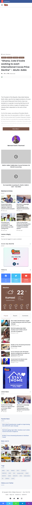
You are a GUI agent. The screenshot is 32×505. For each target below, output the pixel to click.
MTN (21, 475)
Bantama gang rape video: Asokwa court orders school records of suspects (19, 329)
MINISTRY (15, 475)
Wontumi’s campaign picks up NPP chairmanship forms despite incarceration (23, 207)
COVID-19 (24, 494)
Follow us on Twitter (7, 483)
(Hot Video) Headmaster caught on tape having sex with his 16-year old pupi (21, 322)
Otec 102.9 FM (26, 492)
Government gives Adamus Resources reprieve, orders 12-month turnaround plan (8, 207)
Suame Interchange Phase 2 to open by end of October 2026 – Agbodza (7, 407)
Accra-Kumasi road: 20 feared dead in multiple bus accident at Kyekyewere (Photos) (20, 353)
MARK (9, 475)
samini (12, 478)
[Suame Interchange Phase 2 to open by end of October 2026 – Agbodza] (8, 399)
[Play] (14, 264)
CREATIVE (4, 473)
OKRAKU (7, 478)
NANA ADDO (27, 475)
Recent (15, 315)
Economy (10, 57)
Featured (15, 57)
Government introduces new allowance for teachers (19, 360)
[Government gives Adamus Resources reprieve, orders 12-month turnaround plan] (8, 199)
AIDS (8, 470)
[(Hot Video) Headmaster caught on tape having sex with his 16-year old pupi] (5, 323)
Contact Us (18, 494)
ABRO (3, 470)
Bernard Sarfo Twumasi (16, 145)
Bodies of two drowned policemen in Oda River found (20, 345)
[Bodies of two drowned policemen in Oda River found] (5, 347)
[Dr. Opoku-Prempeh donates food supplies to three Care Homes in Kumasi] (16, 459)
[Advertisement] (16, 37)
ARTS (18, 470)
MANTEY (4, 475)
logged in (10, 239)
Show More (16, 129)
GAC (14, 473)
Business (8, 54)
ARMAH (13, 470)
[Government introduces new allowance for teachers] (5, 361)
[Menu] (2, 5)
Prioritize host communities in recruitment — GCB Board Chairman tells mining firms (7, 225)
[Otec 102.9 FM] (10, 5)
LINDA (26, 473)
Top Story (21, 57)
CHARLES (23, 470)
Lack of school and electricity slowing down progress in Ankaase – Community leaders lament (24, 225)
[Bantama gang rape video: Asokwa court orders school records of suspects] (5, 335)
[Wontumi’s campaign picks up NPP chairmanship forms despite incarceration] (24, 199)
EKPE (10, 473)
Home (3, 54)
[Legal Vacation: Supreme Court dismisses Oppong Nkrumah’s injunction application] (26, 459)
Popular (6, 315)
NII (2, 478)
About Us (12, 494)
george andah (20, 473)
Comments (25, 315)
